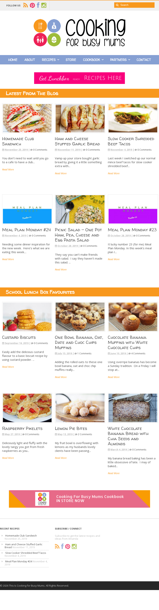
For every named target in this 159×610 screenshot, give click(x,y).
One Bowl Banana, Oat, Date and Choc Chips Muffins (79, 342)
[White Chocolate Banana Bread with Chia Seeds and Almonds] (133, 424)
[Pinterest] (67, 546)
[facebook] (38, 5)
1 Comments (84, 353)
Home (12, 60)
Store (71, 60)
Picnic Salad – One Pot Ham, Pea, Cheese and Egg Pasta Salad (78, 235)
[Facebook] (62, 546)
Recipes (49, 60)
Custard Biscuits (19, 337)
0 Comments (40, 149)
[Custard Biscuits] (27, 333)
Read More (8, 169)
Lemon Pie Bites (71, 428)
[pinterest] (32, 5)
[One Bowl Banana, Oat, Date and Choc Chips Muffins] (80, 333)
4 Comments (138, 353)
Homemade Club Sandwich (18, 141)
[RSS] (57, 546)
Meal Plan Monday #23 (132, 230)
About (29, 60)
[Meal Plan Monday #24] (27, 225)
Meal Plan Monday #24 (26, 230)
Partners (118, 60)
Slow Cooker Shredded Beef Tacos (131, 141)
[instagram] (44, 5)
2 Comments (85, 434)
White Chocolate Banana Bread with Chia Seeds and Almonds (128, 436)
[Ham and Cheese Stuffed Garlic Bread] (80, 134)
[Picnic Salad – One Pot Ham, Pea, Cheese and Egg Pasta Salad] (80, 225)
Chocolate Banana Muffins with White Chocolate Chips (128, 342)
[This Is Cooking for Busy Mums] (79, 45)
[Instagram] (74, 546)
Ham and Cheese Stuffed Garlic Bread (77, 141)
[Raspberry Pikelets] (27, 424)
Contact (144, 60)
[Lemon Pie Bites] (80, 424)
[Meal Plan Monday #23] (133, 225)
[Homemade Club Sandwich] (27, 134)
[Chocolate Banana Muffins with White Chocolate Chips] (133, 333)
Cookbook (91, 60)
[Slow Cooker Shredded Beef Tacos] (133, 134)
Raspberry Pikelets (22, 428)
